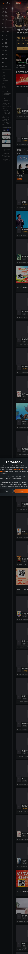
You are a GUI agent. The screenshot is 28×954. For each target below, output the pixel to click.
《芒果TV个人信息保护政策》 (18, 469)
